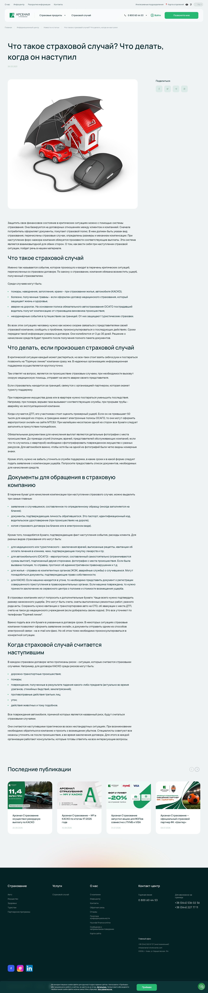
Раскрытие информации (39, 4)
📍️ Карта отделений (174, 4)
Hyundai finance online (100, 923)
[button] (191, 769)
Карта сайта (95, 933)
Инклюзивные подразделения (149, 4)
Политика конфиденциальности (100, 917)
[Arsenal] (20, 15)
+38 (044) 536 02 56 (187, 903)
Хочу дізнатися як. (105, 989)
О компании (95, 894)
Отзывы (93, 912)
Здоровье (12, 903)
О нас (7, 4)
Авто (10, 894)
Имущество (13, 899)
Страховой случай (60, 894)
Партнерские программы (19, 912)
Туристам (12, 907)
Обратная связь (97, 907)
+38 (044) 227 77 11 (186, 907)
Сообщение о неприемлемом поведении (102, 928)
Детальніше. (102, 987)
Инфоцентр (19, 4)
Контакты (58, 4)
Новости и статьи (51, 27)
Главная (8, 27)
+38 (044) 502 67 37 (146, 944)
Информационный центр (28, 27)
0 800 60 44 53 (148, 900)
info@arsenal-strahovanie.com (150, 948)
